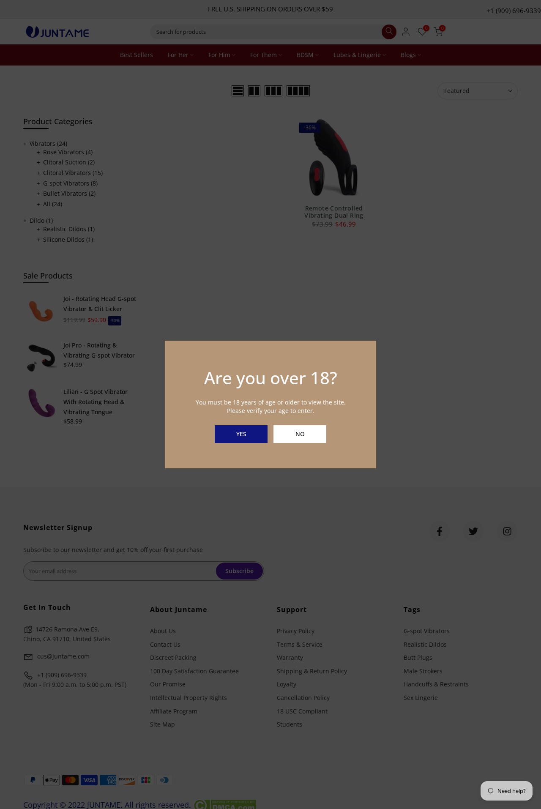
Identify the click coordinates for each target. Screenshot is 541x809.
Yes (241, 434)
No (300, 434)
